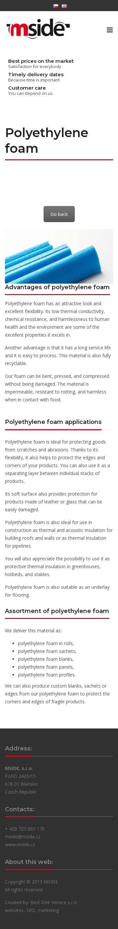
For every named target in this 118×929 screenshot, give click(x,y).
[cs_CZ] (55, 5)
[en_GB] (64, 5)
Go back (59, 214)
